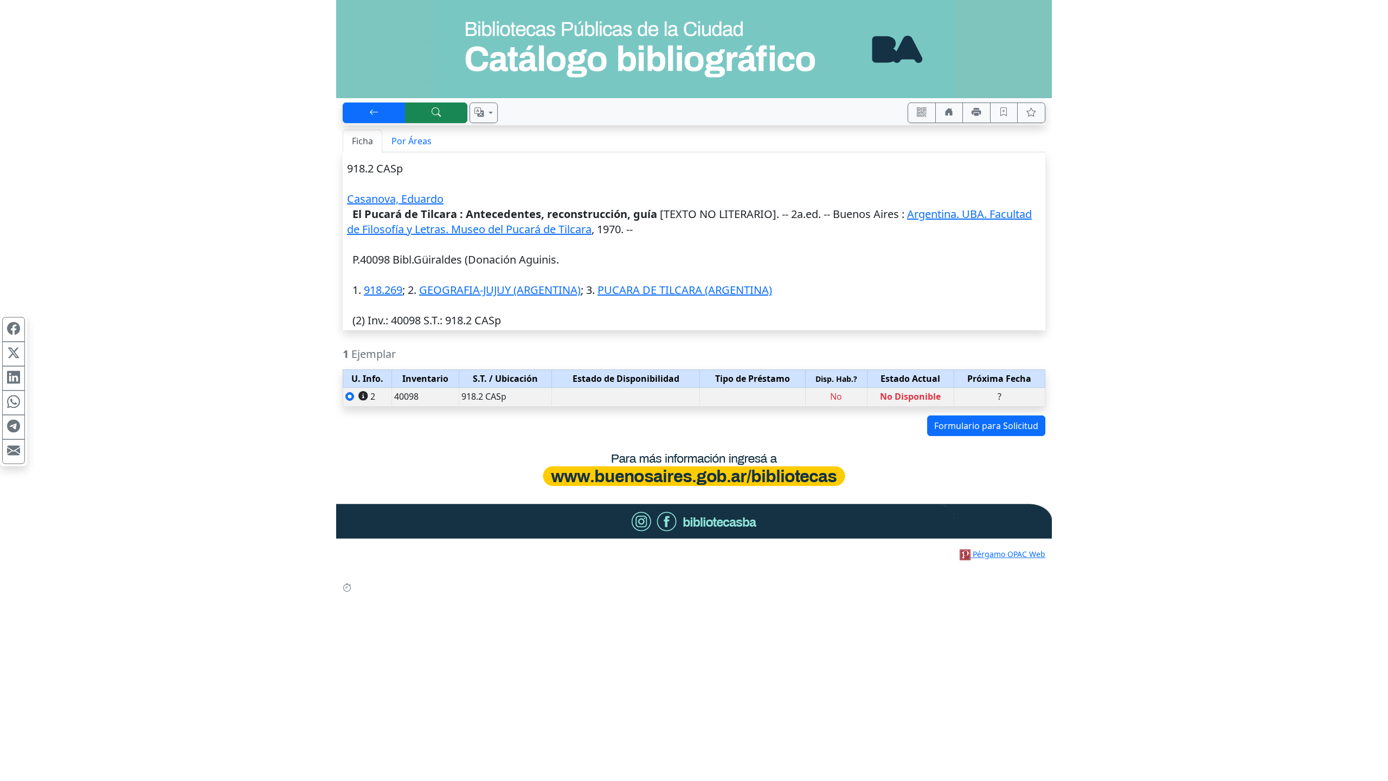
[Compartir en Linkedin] (13, 378)
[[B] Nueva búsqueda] (436, 113)
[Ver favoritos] (1031, 113)
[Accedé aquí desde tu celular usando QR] (922, 113)
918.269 (383, 290)
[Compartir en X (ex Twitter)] (13, 354)
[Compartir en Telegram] (13, 427)
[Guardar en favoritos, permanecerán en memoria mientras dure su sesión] (1004, 113)
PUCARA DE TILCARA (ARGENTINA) (684, 290)
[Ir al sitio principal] (694, 49)
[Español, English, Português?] (484, 113)
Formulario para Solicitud (986, 426)
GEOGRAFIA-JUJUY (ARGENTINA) (500, 290)
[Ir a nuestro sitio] (949, 113)
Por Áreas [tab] (411, 141)
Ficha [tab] (362, 141)
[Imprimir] (976, 113)
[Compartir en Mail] (13, 451)
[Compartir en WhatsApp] (13, 402)
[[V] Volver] (374, 113)
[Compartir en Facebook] (13, 329)
